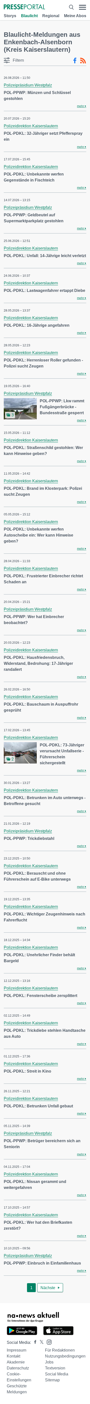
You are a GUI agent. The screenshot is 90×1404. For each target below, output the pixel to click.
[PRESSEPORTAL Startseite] (24, 7)
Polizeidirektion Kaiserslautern (31, 126)
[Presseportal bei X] (40, 1342)
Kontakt (13, 1356)
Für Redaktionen (60, 1350)
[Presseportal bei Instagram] (48, 1342)
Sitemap (52, 1380)
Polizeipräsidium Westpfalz (28, 85)
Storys (10, 16)
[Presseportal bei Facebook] (33, 1342)
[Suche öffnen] (71, 7)
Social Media (56, 1374)
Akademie (16, 1362)
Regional (50, 16)
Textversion (55, 1368)
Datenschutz (18, 1368)
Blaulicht (29, 16)
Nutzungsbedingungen (65, 1356)
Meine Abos (75, 16)
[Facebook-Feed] (75, 60)
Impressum (16, 1350)
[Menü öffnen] (82, 7)
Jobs (49, 1362)
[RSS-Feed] (83, 60)
